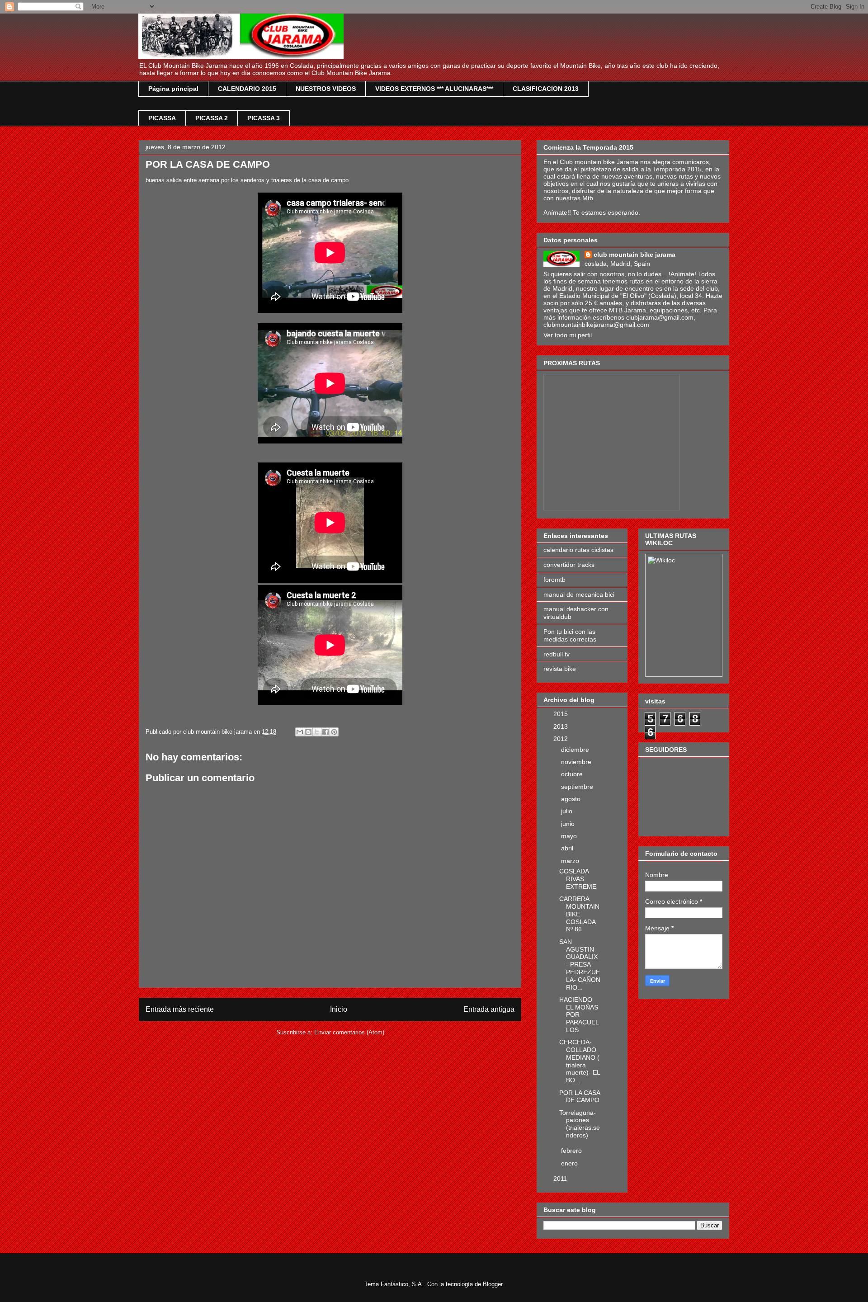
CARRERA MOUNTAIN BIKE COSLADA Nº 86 (579, 914)
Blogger (492, 1284)
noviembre (577, 761)
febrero (572, 1150)
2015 (561, 713)
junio (568, 823)
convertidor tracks (568, 564)
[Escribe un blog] (308, 731)
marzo (571, 860)
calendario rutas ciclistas (578, 549)
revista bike (559, 668)
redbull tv (556, 654)
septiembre (578, 786)
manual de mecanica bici (578, 594)
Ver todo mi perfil (567, 335)
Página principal (173, 88)
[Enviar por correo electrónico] (299, 731)
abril (568, 848)
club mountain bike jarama (634, 254)
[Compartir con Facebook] (325, 731)
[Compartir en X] (316, 731)
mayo (570, 836)
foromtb (554, 579)
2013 (561, 726)
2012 (561, 738)
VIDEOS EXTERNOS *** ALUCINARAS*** (434, 88)
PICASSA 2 (211, 118)
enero (570, 1163)
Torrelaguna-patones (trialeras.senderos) (579, 1124)
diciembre (576, 749)
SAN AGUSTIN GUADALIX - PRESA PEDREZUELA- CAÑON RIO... (579, 964)
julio (567, 811)
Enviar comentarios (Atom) (349, 1032)
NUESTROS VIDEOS (326, 88)
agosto (571, 798)
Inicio (338, 1009)
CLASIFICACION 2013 (546, 88)
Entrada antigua (488, 1009)
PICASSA (162, 118)
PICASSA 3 (263, 118)
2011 (561, 1178)
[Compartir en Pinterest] (334, 731)
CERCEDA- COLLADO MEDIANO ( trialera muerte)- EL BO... (579, 1061)
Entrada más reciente (180, 1009)
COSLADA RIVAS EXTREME (577, 879)
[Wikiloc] (661, 560)
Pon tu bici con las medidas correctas (569, 635)
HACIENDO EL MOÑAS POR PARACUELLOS (579, 1014)
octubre (573, 774)
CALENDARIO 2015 (247, 88)
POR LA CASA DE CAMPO (579, 1096)
